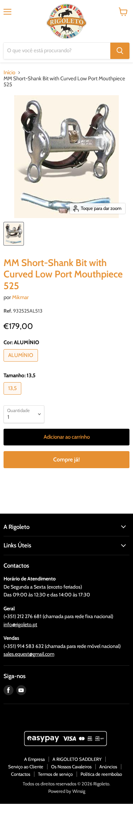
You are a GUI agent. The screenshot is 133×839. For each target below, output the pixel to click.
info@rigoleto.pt (20, 624)
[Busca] (119, 51)
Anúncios (108, 766)
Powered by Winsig (66, 791)
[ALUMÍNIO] (22, 363)
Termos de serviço (55, 774)
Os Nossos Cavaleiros (71, 766)
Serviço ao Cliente (25, 766)
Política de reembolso (101, 774)
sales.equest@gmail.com (29, 654)
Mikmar (20, 297)
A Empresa (34, 759)
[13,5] (13, 396)
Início (9, 73)
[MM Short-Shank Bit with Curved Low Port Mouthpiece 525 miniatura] (13, 233)
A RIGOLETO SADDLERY (76, 759)
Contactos (20, 774)
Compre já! (66, 459)
